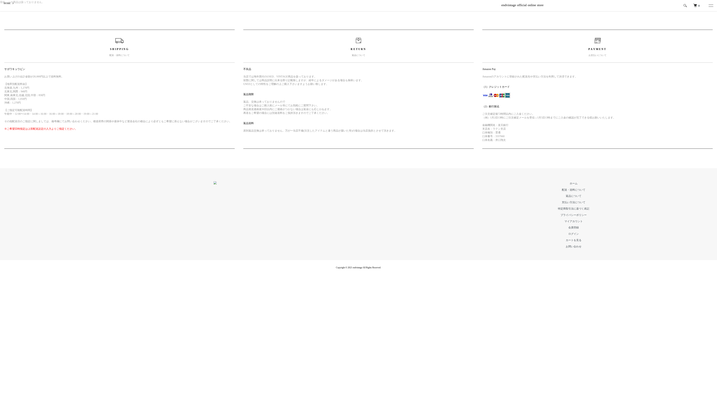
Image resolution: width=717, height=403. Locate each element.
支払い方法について (573, 202)
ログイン (573, 233)
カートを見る (573, 240)
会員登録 (573, 227)
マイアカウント (573, 221)
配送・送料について (573, 189)
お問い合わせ (573, 246)
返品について (573, 196)
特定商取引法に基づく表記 (573, 208)
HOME (7, 3)
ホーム (574, 183)
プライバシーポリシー (574, 215)
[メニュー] (710, 5)
